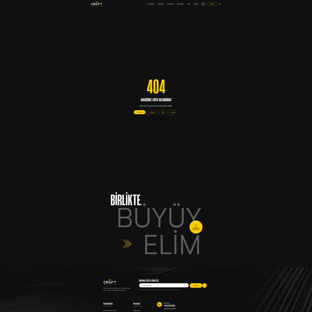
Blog (188, 4)
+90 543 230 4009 (170, 308)
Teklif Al (211, 4)
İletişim (196, 4)
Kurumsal (160, 4)
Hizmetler (170, 4)
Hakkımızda (136, 310)
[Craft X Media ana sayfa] (96, 4)
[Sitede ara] (203, 4)
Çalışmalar (180, 4)
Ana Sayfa (151, 4)
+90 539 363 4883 (169, 306)
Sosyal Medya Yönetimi (109, 310)
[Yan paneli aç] (220, 4)
